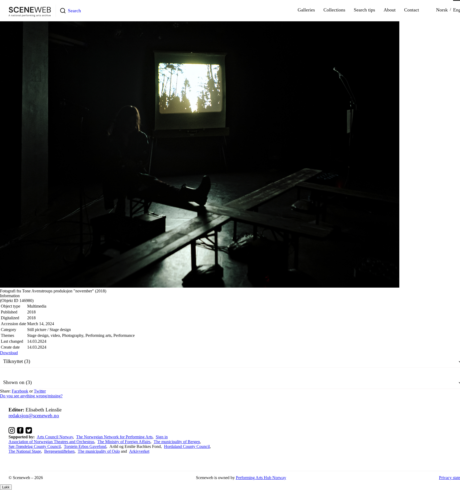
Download (9, 352)
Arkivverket (139, 451)
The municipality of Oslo (99, 451)
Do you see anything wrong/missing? (31, 396)
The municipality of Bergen (177, 441)
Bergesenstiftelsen (59, 451)
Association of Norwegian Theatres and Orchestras (51, 441)
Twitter (40, 391)
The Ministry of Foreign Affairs (123, 441)
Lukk (6, 487)
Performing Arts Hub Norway (261, 477)
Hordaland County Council (187, 446)
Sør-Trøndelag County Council (35, 446)
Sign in (162, 437)
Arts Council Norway (55, 437)
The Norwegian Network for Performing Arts (114, 437)
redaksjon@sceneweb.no (34, 415)
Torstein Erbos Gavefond (85, 446)
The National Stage (25, 451)
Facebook (20, 391)
